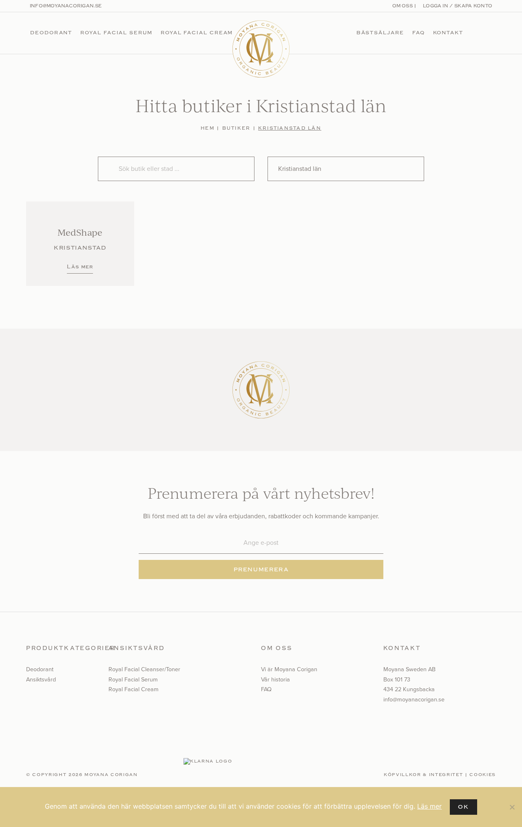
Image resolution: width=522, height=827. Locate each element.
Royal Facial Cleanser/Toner (144, 669)
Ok (463, 807)
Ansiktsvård (41, 679)
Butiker (236, 128)
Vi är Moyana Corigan (289, 669)
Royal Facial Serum (116, 32)
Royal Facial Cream (197, 32)
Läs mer (429, 806)
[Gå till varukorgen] (489, 33)
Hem (208, 128)
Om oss (402, 6)
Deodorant (51, 32)
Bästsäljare (380, 32)
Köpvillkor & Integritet (423, 774)
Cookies (482, 774)
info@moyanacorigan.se (66, 6)
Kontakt (448, 32)
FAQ (418, 32)
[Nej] (512, 807)
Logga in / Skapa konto (457, 6)
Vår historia (275, 679)
